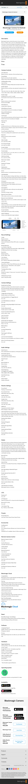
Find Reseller (19, 724)
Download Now (9, 32)
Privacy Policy (12, 776)
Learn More (3, 608)
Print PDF (20, 32)
